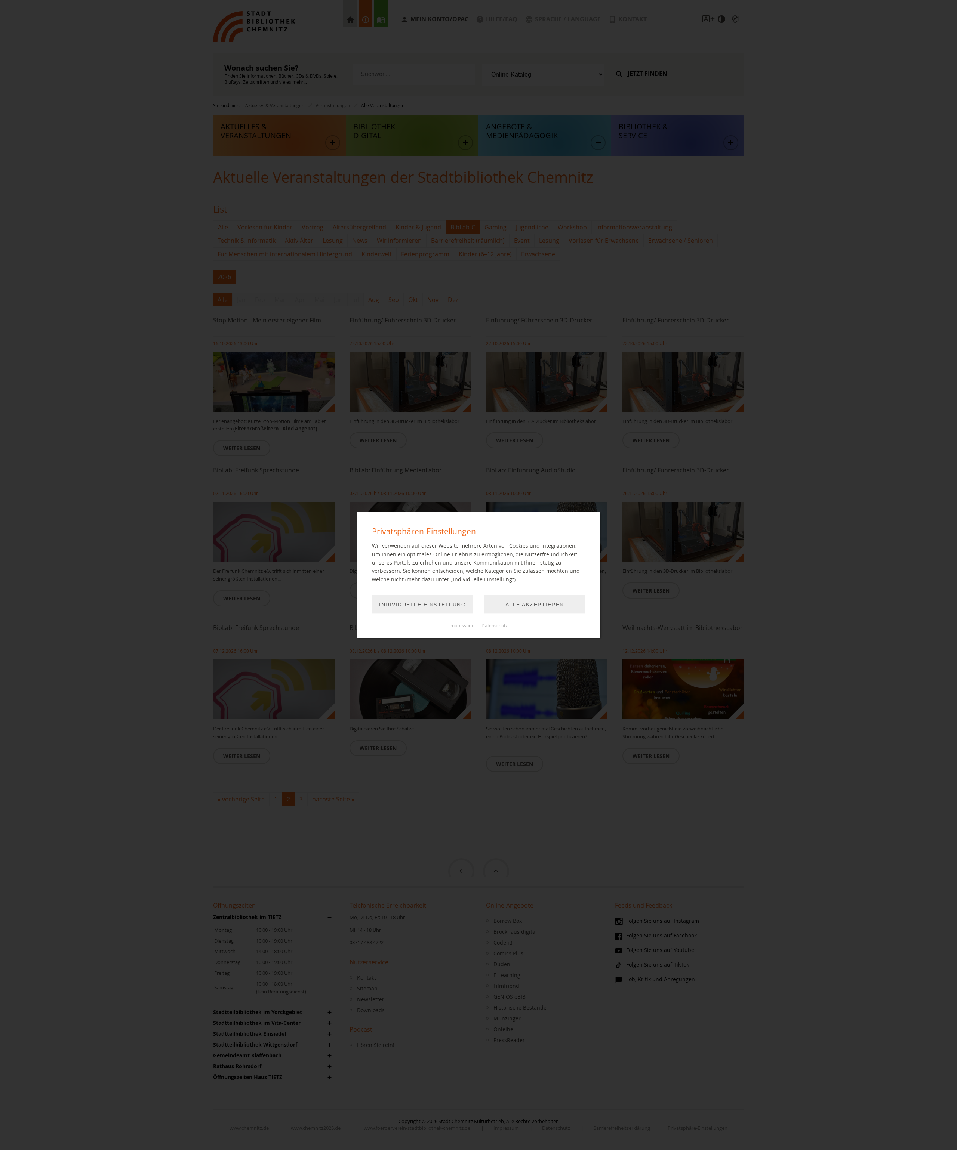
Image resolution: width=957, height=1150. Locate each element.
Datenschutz (494, 626)
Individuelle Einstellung (422, 605)
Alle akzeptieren (534, 605)
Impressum (461, 626)
